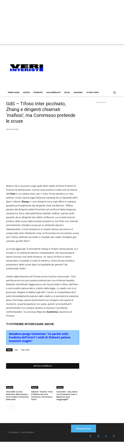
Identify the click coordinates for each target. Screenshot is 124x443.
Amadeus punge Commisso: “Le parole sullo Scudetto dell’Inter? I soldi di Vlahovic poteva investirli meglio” (39, 337)
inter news (25, 350)
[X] (37, 356)
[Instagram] (98, 436)
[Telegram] (50, 356)
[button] (114, 92)
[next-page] (13, 407)
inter (16, 350)
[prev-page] (8, 407)
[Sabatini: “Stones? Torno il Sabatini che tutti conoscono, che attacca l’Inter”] (42, 381)
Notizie (9, 387)
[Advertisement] (62, 22)
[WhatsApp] (44, 356)
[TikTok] (106, 436)
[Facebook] (30, 356)
